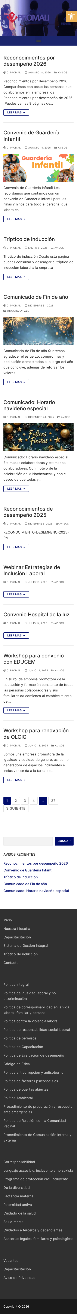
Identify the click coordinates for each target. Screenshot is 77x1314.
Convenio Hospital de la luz (36, 614)
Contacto (11, 962)
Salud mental (13, 1222)
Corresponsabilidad (19, 1162)
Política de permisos (19, 1038)
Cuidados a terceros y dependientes (32, 1230)
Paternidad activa (17, 1205)
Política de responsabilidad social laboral (36, 1029)
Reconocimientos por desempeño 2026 (29, 61)
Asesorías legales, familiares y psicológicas (38, 1239)
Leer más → (16, 112)
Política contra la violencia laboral (30, 1021)
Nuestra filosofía (16, 928)
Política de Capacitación (23, 1047)
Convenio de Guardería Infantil (31, 135)
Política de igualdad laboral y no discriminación (29, 996)
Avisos (62, 72)
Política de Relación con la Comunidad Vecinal (34, 1123)
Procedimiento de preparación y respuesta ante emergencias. (38, 1109)
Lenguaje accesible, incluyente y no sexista (38, 1170)
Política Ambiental (18, 1098)
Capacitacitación (17, 937)
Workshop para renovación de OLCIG (36, 733)
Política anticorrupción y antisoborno (33, 1072)
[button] (71, 16)
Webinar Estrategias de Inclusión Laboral (31, 570)
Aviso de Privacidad (19, 1277)
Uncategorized (17, 310)
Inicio (7, 920)
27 (53, 800)
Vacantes (10, 1260)
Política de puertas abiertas (25, 1089)
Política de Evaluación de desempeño (33, 1055)
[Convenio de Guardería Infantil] (38, 168)
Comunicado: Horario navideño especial (29, 405)
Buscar (64, 841)
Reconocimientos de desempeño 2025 (28, 512)
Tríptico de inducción (29, 239)
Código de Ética (16, 1064)
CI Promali (13, 72)
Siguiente (16, 808)
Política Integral (16, 984)
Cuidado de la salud (19, 1213)
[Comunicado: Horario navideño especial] (38, 437)
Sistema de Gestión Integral (25, 945)
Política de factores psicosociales (30, 1081)
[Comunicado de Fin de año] (38, 331)
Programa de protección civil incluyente (35, 1179)
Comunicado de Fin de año (35, 297)
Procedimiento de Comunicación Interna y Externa (37, 1137)
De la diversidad (16, 1187)
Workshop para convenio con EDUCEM (33, 659)
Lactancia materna (18, 1196)
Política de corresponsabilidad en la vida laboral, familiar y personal (36, 1010)
